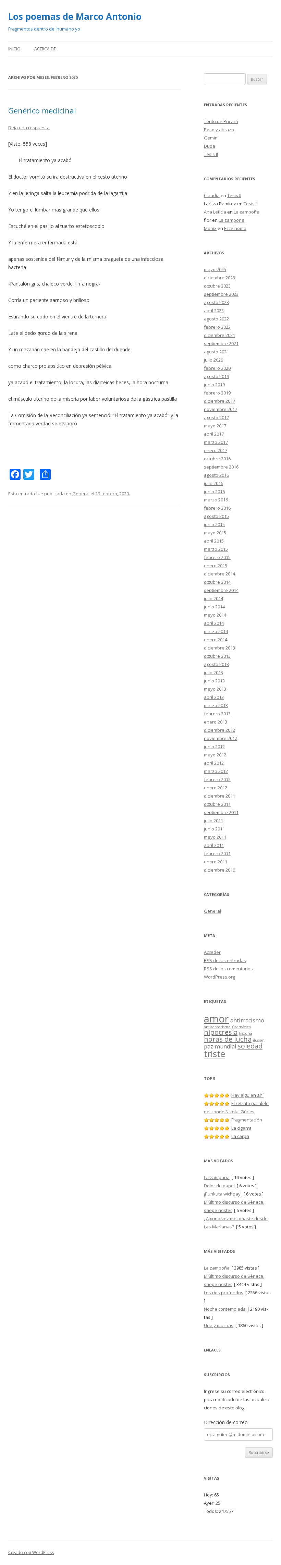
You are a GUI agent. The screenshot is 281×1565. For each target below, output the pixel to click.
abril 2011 (214, 845)
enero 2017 (215, 450)
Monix (210, 228)
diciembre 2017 (219, 401)
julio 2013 (213, 672)
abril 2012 (214, 763)
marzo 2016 (216, 500)
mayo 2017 (215, 426)
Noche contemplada (225, 1309)
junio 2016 (214, 491)
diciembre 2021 (219, 335)
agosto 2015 (216, 516)
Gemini (211, 138)
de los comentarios (228, 969)
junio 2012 (214, 746)
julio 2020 (213, 360)
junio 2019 (214, 384)
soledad (249, 1046)
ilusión (259, 1040)
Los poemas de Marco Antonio (75, 16)
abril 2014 (214, 623)
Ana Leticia (215, 212)
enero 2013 (215, 722)
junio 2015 (214, 524)
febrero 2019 (217, 393)
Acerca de (45, 49)
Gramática (241, 1026)
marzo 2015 (216, 549)
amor (216, 1019)
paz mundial (220, 1046)
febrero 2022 (217, 327)
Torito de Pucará (221, 121)
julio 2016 (213, 483)
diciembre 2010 (219, 870)
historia (245, 1033)
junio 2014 (214, 607)
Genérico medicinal (42, 110)
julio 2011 (213, 820)
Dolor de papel (219, 1185)
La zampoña (246, 212)
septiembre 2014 (221, 590)
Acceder (212, 952)
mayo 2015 (215, 533)
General (80, 493)
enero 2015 (215, 565)
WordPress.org (219, 977)
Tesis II (211, 154)
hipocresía (220, 1032)
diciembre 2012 (219, 730)
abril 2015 (214, 541)
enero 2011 (215, 862)
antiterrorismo (217, 1026)
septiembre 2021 (221, 343)
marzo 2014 (216, 631)
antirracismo (247, 1020)
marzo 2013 (216, 705)
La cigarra (241, 1128)
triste (214, 1054)
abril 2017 (214, 434)
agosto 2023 (216, 302)
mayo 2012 (215, 755)
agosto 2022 (216, 319)
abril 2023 (214, 310)
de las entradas (225, 960)
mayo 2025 (215, 269)
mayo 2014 (215, 615)
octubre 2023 (217, 286)
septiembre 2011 (221, 812)
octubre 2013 (217, 656)
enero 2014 (215, 639)
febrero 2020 (217, 368)
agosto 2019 (216, 376)
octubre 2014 (217, 582)
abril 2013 (214, 697)
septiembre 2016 (221, 467)
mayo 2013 (215, 689)
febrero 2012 (217, 779)
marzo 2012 (216, 771)
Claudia (212, 195)
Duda (209, 146)
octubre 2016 (217, 459)
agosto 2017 (216, 417)
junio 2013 (214, 681)
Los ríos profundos (223, 1292)
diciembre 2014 (219, 574)
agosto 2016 (216, 475)
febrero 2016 (217, 508)
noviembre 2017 (220, 409)
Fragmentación (246, 1120)
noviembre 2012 (220, 738)
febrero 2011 (217, 853)
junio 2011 (214, 829)
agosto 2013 (216, 664)
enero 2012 (215, 788)
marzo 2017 (216, 442)
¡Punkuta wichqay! (223, 1194)
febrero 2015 (217, 557)
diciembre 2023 (219, 278)
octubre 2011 (217, 804)
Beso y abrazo (219, 129)
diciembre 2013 (219, 648)
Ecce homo (235, 228)
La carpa (240, 1136)
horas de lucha (228, 1039)
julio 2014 (213, 598)
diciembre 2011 (219, 796)
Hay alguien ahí (247, 1095)
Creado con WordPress (31, 1552)
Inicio (14, 49)
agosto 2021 (216, 352)
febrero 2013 (217, 714)
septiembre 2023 (221, 294)
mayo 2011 (215, 837)
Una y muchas (218, 1325)
